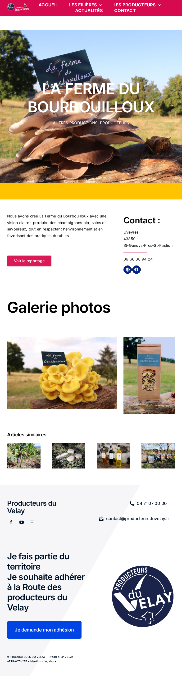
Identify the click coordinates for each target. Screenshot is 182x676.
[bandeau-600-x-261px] (18, 5)
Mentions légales (42, 661)
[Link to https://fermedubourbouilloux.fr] (127, 269)
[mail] (32, 522)
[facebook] (11, 522)
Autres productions (75, 122)
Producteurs (114, 122)
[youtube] (22, 522)
